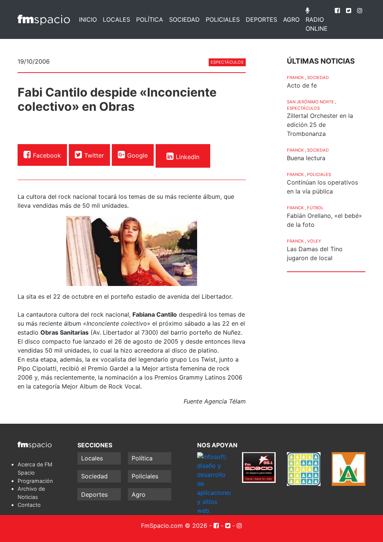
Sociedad (184, 19)
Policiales (223, 19)
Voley (314, 241)
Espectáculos (227, 62)
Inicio (88, 19)
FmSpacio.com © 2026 (174, 525)
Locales (116, 19)
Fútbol (315, 207)
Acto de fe (302, 85)
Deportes (261, 19)
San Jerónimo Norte (310, 101)
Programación (35, 481)
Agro (291, 19)
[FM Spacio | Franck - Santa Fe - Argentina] (44, 19)
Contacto (29, 505)
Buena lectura (306, 158)
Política (149, 19)
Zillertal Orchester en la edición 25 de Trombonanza (320, 124)
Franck (295, 77)
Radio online (317, 24)
